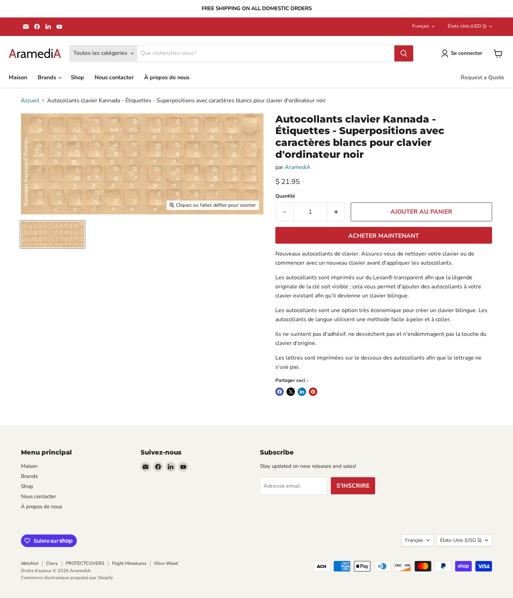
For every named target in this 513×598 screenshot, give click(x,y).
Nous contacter (114, 77)
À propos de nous (166, 77)
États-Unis (467, 26)
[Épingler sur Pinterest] (313, 391)
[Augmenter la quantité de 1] (336, 211)
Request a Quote (482, 77)
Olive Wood (166, 563)
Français (420, 26)
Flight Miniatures (129, 563)
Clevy (52, 563)
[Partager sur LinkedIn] (302, 391)
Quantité (285, 196)
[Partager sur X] (291, 391)
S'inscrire (353, 486)
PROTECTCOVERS (85, 563)
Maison (18, 77)
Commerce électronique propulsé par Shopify (67, 578)
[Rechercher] (403, 53)
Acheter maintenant (383, 236)
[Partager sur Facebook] (279, 391)
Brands (48, 77)
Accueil (30, 100)
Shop (77, 77)
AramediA (298, 167)
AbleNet (29, 563)
